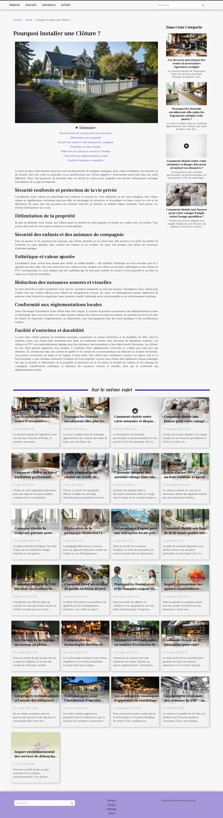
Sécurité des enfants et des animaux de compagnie (85, 142)
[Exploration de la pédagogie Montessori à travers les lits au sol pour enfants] (85, 522)
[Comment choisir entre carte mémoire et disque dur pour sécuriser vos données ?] (186, 145)
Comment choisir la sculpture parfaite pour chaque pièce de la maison (35, 533)
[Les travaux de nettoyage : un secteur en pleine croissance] (35, 634)
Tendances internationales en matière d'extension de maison (135, 644)
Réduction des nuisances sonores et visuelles (85, 151)
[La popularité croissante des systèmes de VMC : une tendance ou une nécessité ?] (185, 690)
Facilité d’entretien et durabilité (85, 160)
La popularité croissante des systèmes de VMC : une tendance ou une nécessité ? (186, 700)
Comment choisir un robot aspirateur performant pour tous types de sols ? (35, 477)
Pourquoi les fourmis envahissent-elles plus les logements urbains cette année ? (186, 114)
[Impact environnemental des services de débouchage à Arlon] (35, 745)
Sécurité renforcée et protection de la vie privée (85, 133)
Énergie (14, 5)
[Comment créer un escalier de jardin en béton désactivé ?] (85, 578)
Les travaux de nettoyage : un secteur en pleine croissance (35, 644)
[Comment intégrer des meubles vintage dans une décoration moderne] (135, 466)
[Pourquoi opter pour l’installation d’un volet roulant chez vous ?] (85, 690)
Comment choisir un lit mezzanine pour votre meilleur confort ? (182, 644)
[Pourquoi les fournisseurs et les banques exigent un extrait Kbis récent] (135, 578)
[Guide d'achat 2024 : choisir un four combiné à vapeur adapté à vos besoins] (185, 466)
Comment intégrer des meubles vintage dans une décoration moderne (134, 477)
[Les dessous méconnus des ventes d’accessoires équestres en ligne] (186, 44)
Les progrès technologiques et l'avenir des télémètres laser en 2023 (36, 700)
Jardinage (49, 5)
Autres (65, 5)
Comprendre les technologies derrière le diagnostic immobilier (83, 644)
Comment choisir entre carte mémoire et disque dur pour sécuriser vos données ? (186, 164)
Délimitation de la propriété (85, 137)
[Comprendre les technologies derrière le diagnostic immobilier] (85, 634)
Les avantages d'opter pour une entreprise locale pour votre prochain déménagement (135, 535)
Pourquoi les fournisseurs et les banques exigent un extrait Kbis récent (135, 589)
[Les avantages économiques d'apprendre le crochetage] (135, 690)
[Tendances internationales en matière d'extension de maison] (135, 634)
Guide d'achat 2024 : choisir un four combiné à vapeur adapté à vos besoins (186, 477)
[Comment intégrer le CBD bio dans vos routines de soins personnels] (35, 578)
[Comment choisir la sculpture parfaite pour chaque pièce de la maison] (35, 522)
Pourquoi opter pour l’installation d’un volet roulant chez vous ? (82, 700)
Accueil (17, 20)
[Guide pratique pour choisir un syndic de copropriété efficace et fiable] (85, 466)
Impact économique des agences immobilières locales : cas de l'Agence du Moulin (185, 591)
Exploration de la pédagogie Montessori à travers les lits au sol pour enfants (84, 535)
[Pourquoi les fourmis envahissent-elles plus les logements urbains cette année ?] (186, 93)
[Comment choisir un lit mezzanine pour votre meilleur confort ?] (185, 634)
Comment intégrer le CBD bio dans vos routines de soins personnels (35, 589)
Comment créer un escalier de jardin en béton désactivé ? (86, 589)
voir (156, 204)
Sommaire (87, 127)
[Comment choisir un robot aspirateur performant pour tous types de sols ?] (35, 466)
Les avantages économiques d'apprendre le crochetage (136, 698)
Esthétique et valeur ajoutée (86, 147)
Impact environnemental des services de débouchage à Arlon (36, 756)
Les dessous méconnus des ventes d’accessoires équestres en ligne (187, 63)
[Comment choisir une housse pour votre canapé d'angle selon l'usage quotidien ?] (186, 194)
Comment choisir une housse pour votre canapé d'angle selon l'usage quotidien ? (186, 213)
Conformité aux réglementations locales (85, 156)
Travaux (31, 5)
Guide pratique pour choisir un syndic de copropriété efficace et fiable (82, 479)
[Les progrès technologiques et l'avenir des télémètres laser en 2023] (35, 690)
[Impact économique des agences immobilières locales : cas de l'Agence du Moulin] (185, 578)
